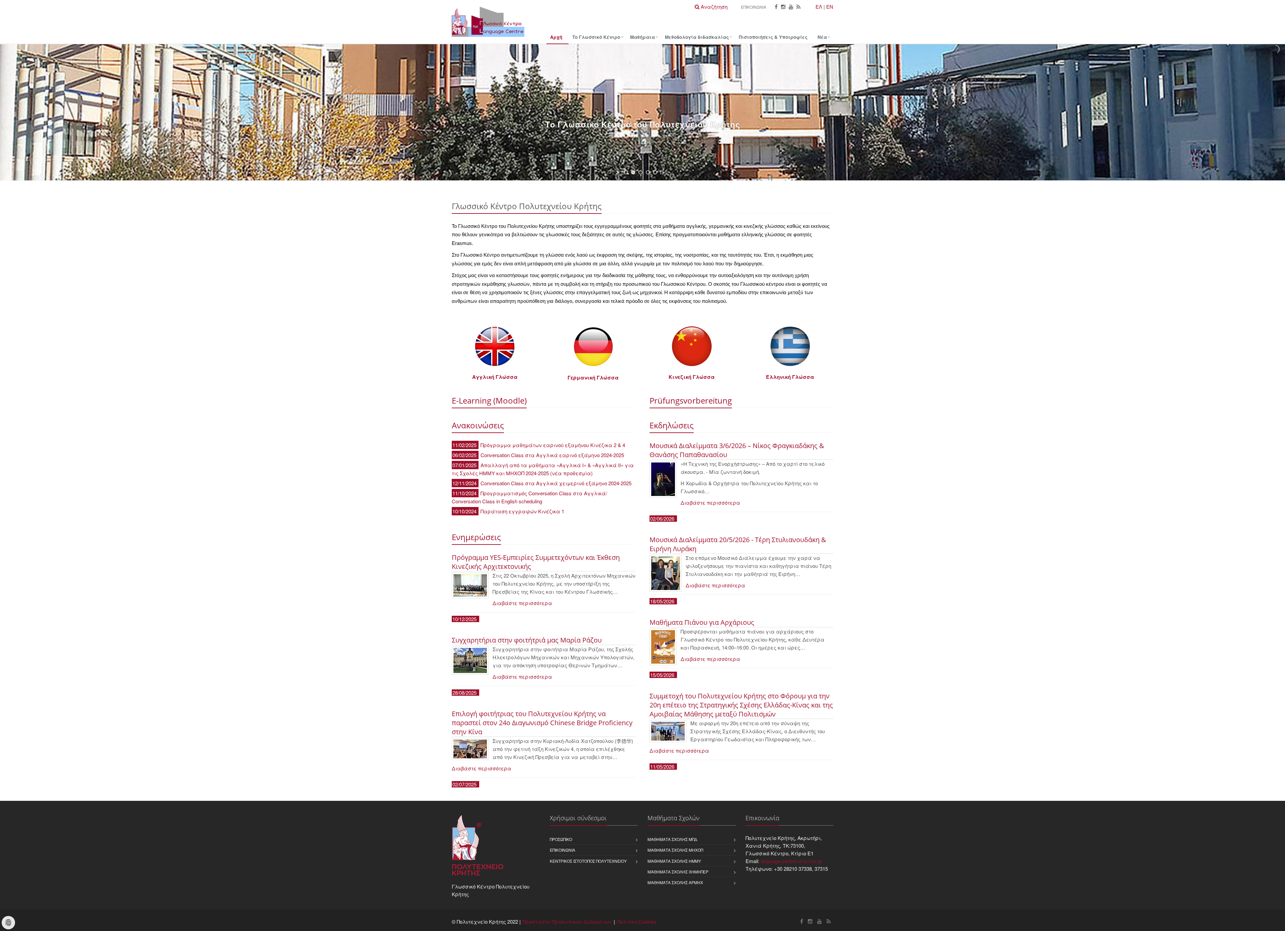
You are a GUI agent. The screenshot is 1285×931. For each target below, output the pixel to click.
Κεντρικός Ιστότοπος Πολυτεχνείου (588, 861)
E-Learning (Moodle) (489, 400)
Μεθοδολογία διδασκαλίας (697, 37)
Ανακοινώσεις (478, 425)
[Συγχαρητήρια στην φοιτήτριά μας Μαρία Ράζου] (470, 660)
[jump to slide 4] (648, 172)
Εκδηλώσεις (672, 425)
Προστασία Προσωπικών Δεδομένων (567, 921)
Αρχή (556, 37)
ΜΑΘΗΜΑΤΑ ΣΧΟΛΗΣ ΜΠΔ (672, 839)
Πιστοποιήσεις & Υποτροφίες (773, 37)
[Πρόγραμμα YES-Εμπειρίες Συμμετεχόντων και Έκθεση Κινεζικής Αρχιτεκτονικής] (470, 585)
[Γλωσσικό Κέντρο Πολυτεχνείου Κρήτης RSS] (798, 7)
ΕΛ (819, 6)
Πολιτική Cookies (637, 921)
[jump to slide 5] (655, 172)
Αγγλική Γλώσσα (495, 376)
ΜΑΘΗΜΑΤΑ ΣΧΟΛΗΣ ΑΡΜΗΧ (675, 882)
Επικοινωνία (753, 7)
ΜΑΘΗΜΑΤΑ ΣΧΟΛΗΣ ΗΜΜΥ (674, 861)
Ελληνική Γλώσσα (790, 376)
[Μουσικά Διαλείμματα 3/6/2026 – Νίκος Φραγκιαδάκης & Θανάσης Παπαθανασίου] (663, 479)
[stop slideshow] (662, 172)
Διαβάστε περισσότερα (522, 602)
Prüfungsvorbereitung (691, 400)
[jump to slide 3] (640, 172)
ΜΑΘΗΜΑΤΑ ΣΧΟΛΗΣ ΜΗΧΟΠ (675, 850)
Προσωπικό (561, 839)
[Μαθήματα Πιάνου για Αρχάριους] (663, 646)
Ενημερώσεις (476, 536)
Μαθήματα (642, 37)
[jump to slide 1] (626, 172)
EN (829, 6)
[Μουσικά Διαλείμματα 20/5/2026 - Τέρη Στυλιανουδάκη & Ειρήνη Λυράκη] (666, 573)
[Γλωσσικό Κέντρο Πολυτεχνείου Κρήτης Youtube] (791, 7)
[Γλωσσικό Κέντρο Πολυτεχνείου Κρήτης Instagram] (783, 7)
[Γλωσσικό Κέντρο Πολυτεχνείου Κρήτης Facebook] (776, 7)
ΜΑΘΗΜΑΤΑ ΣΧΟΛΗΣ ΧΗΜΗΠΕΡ (678, 871)
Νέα (822, 37)
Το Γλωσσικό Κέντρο (596, 37)
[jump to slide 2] (633, 172)
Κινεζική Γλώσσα (692, 376)
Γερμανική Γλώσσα (593, 377)
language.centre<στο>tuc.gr (791, 860)
